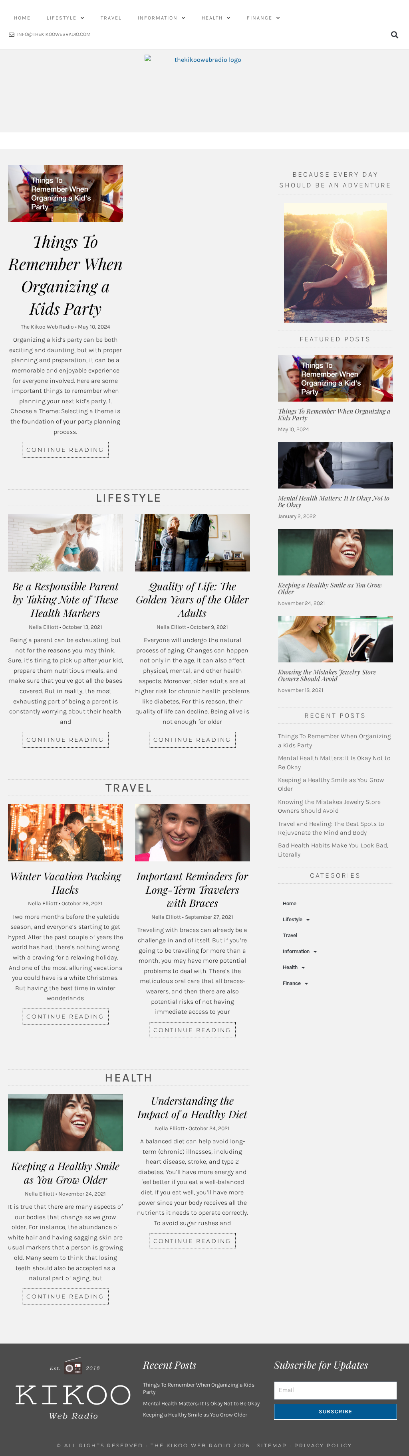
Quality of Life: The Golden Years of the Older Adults (192, 599)
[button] (394, 34)
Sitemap (272, 1445)
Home (22, 18)
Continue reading (65, 449)
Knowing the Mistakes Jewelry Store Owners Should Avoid (327, 675)
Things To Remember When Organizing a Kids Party (334, 414)
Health (212, 18)
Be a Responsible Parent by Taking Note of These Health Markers (65, 599)
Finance (259, 18)
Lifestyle (62, 18)
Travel (111, 18)
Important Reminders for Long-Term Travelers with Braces (192, 889)
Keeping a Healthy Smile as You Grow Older (65, 1172)
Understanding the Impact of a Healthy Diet (192, 1107)
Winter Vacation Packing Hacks (65, 882)
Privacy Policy (323, 1445)
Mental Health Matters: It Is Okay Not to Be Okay (333, 501)
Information (158, 18)
